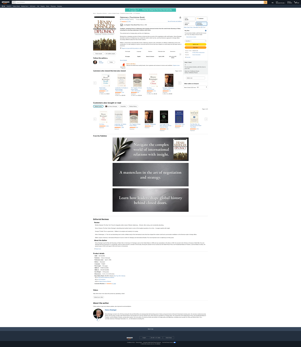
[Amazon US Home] (130, 338)
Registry (43, 6)
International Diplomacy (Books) (106, 277)
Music (47, 6)
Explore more (176, 65)
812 (152, 126)
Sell (38, 6)
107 (183, 126)
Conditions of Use (131, 342)
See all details (123, 60)
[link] (105, 88)
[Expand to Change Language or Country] (148, 337)
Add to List (189, 78)
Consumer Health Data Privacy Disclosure (152, 342)
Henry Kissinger (125, 19)
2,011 (107, 126)
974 (198, 129)
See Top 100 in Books (119, 275)
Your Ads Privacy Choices (167, 342)
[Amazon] (5, 2)
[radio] (189, 19)
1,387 (122, 127)
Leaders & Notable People (113, 13)
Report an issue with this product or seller (132, 48)
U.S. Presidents (136, 13)
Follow (111, 62)
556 (167, 129)
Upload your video (98, 297)
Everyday (59, 6)
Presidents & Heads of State (126, 13)
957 (137, 127)
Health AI (9, 6)
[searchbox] (140, 2)
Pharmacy (53, 6)
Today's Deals (16, 6)
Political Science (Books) (105, 281)
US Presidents (101, 279)
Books (94, 13)
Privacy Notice (139, 342)
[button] (3, 6)
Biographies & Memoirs (102, 13)
